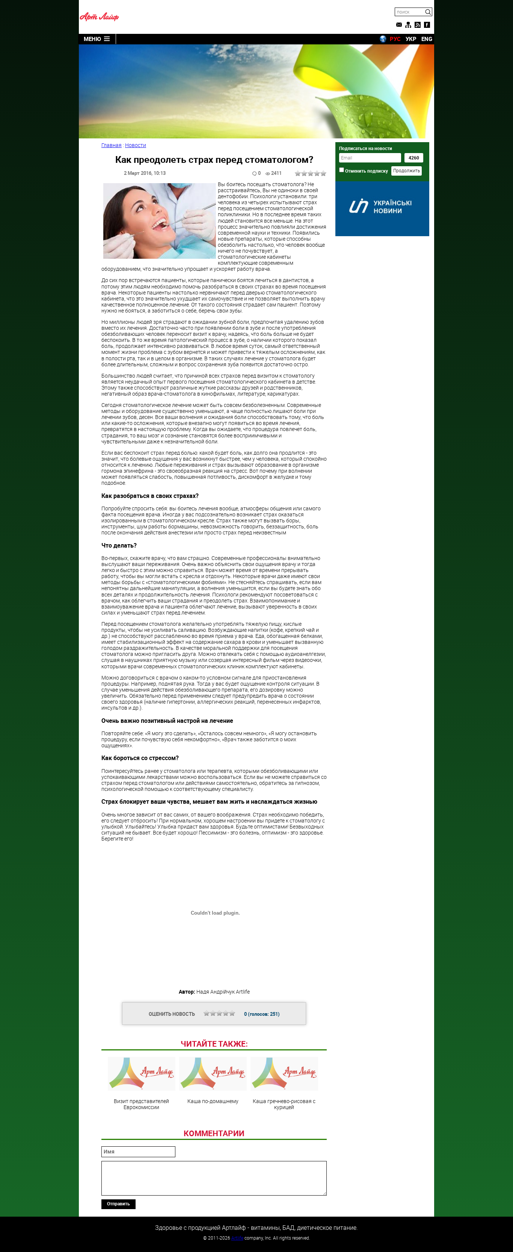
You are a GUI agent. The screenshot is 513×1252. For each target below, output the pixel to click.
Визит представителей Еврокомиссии (141, 1103)
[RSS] (418, 25)
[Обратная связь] (399, 25)
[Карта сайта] (408, 25)
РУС (395, 38)
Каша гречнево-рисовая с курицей (284, 1103)
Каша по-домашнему (212, 1100)
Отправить (118, 1203)
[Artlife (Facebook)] (427, 25)
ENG (426, 38)
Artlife (237, 1238)
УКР (411, 38)
